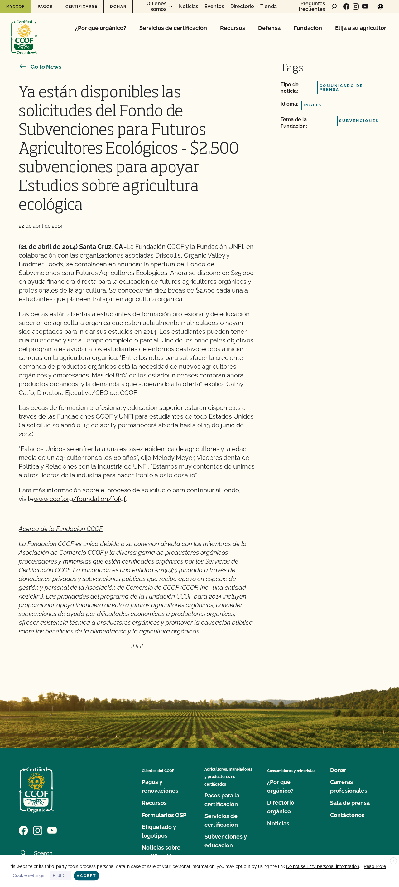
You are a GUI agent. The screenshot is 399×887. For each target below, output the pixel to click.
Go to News (46, 66)
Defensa (269, 28)
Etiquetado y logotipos (159, 831)
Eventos (214, 6)
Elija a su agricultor (360, 28)
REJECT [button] (61, 875)
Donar (118, 6)
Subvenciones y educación (225, 841)
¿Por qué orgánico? (100, 28)
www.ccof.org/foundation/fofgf (80, 499)
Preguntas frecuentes (312, 6)
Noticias (188, 6)
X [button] (393, 861)
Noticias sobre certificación (161, 852)
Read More (375, 866)
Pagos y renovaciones (160, 786)
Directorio (242, 6)
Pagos (45, 6)
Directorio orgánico (280, 807)
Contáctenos (347, 815)
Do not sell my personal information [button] (322, 866)
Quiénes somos (156, 6)
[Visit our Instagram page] (356, 6)
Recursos (232, 28)
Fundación (308, 28)
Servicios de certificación (173, 28)
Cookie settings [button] (28, 875)
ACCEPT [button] (86, 876)
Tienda (268, 6)
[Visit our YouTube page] (365, 6)
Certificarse (81, 6)
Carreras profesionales (348, 786)
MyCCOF (15, 6)
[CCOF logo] (23, 31)
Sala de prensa (350, 803)
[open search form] (334, 6)
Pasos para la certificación (221, 799)
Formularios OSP (164, 815)
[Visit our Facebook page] (346, 6)
